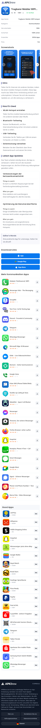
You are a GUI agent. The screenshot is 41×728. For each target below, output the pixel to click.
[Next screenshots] (37, 64)
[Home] (8, 2)
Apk (21, 256)
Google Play (22, 261)
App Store (22, 267)
